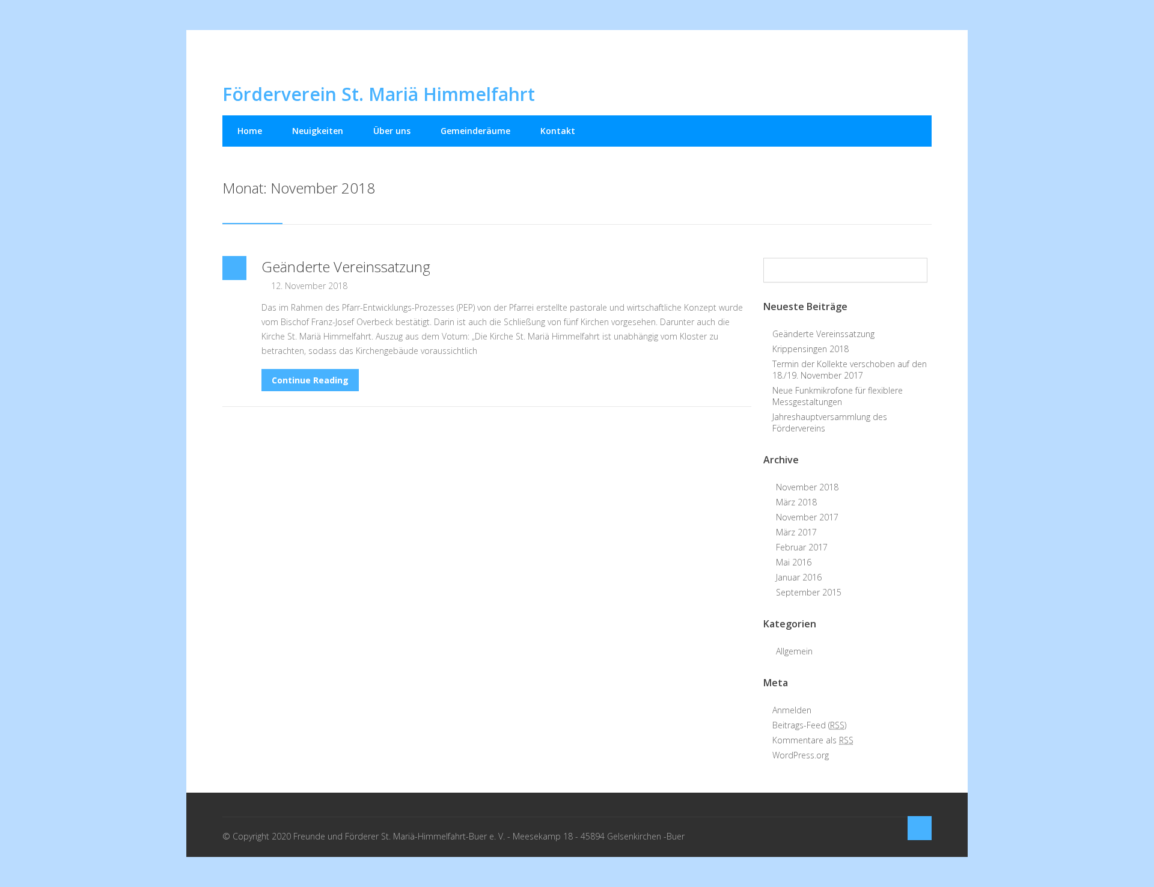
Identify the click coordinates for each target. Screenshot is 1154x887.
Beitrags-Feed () (809, 725)
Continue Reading (310, 380)
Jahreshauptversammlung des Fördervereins (829, 422)
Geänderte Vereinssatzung (345, 266)
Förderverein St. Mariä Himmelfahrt (378, 94)
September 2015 (808, 592)
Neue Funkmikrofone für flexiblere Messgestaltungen (837, 396)
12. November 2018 (309, 285)
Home (249, 130)
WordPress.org (800, 755)
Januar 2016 (799, 577)
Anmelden (791, 710)
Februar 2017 (802, 547)
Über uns (392, 130)
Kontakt (557, 130)
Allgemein (794, 651)
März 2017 (796, 532)
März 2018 (796, 502)
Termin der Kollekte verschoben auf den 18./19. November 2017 (849, 369)
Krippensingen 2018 (810, 349)
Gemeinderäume (475, 130)
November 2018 (807, 487)
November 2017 (807, 517)
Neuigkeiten (317, 130)
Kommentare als (812, 740)
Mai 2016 (793, 562)
